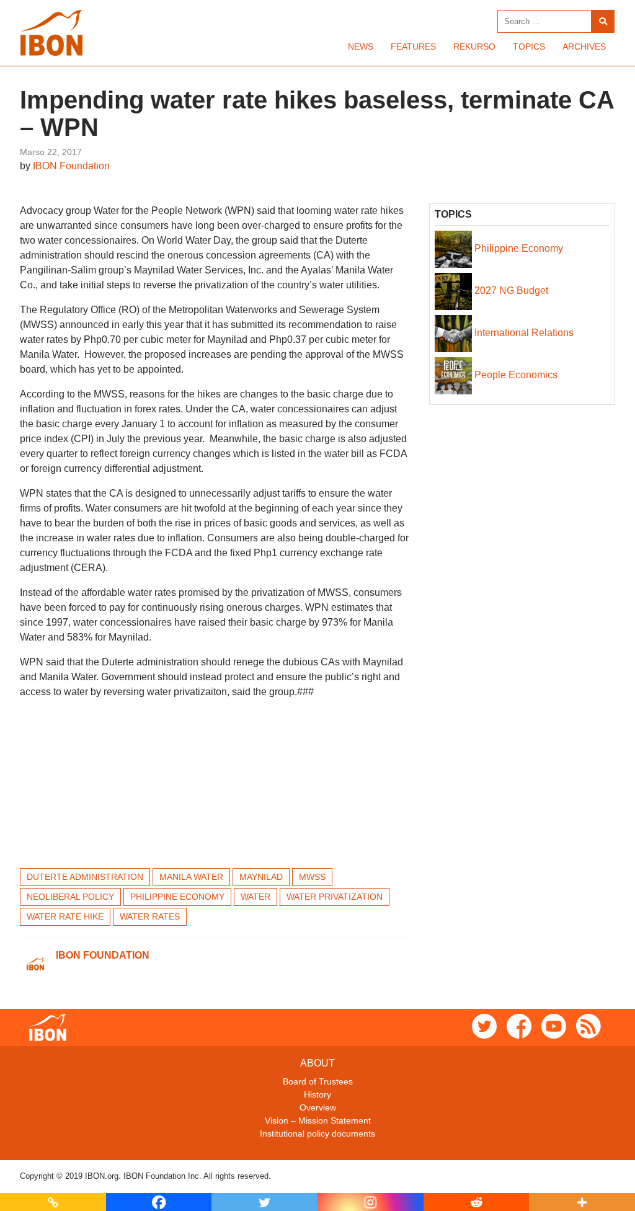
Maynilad (261, 877)
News (360, 46)
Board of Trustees (318, 1081)
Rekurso (474, 46)
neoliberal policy (70, 897)
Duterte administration (85, 877)
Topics (529, 46)
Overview (318, 1107)
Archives (584, 46)
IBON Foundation (71, 166)
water (255, 897)
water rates (150, 916)
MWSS (312, 877)
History (317, 1094)
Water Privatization (334, 897)
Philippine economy (177, 897)
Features (413, 46)
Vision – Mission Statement (318, 1120)
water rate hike (65, 916)
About (317, 1063)
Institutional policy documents (317, 1133)
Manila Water (191, 877)
